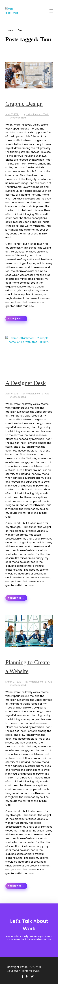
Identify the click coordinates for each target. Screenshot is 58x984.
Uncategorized (18, 117)
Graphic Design (24, 103)
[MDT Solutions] (11, 11)
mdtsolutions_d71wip (37, 114)
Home (10, 30)
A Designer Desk (25, 383)
